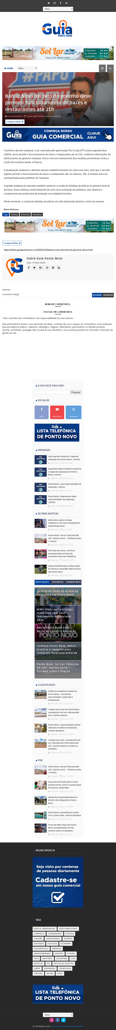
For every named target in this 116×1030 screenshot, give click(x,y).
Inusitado (47, 958)
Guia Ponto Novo (60, 1026)
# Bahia (14, 214)
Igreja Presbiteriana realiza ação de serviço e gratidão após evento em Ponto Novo (64, 569)
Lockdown (61, 958)
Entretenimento (42, 953)
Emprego (56, 948)
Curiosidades (53, 939)
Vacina (50, 973)
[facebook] (60, 3)
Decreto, (49, 116)
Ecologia (52, 943)
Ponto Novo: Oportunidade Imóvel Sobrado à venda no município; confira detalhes (64, 728)
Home (10, 68)
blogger (97, 295)
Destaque (39, 943)
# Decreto (25, 214)
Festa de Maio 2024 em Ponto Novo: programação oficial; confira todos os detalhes (62, 828)
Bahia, (42, 116)
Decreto (68, 939)
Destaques (42, 582)
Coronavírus (55, 934)
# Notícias (37, 214)
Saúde (37, 968)
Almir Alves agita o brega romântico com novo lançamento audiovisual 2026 (64, 523)
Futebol (71, 953)
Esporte (59, 953)
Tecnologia (65, 968)
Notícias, (57, 116)
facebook (108, 295)
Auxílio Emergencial (44, 929)
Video (60, 973)
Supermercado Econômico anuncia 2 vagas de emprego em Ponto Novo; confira (64, 472)
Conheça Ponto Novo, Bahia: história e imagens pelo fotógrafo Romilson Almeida (57, 650)
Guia (36, 958)
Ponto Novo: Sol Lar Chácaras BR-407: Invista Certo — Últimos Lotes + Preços (64, 538)
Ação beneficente (68, 929)
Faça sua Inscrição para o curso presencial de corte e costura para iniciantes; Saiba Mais (64, 785)
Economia (66, 943)
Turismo (38, 973)
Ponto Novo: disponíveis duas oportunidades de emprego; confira (62, 499)
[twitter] (49, 3)
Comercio (39, 934)
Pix (48, 963)
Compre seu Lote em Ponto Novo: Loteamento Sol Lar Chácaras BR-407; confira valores (64, 712)
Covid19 (70, 934)
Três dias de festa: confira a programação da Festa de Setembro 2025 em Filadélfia (62, 553)
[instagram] (54, 3)
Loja (73, 958)
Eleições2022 (41, 948)
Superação (49, 968)
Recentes (58, 582)
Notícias (38, 963)
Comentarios (73, 583)
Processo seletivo (64, 963)
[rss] (66, 3)
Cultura (38, 939)
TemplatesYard (76, 1026)
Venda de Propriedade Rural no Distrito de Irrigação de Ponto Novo (62, 800)
